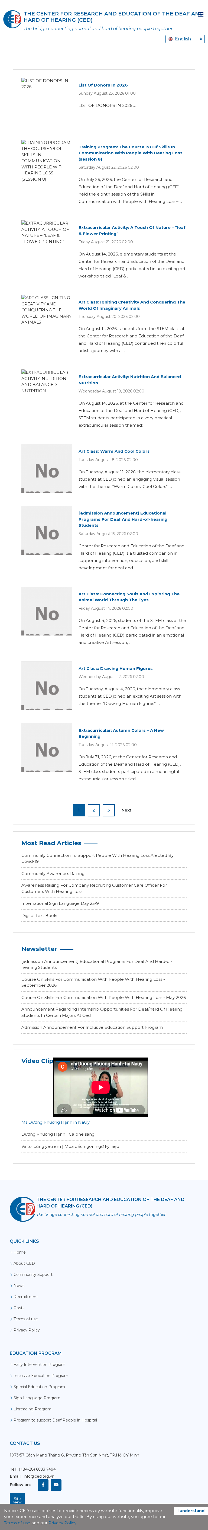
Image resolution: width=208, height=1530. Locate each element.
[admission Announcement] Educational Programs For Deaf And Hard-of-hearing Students (123, 519)
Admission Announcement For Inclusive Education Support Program (92, 1027)
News (19, 1285)
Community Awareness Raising (52, 873)
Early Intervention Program (39, 1364)
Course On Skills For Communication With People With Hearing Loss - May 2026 (103, 997)
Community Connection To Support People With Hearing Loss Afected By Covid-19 (97, 858)
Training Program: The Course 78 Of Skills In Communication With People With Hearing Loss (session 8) (131, 153)
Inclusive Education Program (41, 1375)
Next (126, 810)
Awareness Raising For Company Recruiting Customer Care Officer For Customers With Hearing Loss (94, 888)
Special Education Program (39, 1386)
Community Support (33, 1274)
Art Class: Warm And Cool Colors (114, 451)
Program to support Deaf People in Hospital (55, 1420)
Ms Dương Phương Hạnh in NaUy (55, 1122)
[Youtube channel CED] (56, 1485)
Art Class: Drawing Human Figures (116, 668)
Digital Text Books (39, 915)
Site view (17, 1500)
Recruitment (26, 1296)
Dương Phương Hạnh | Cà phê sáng (58, 1134)
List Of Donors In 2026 (103, 85)
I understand (190, 1510)
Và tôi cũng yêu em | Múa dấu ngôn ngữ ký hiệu (70, 1146)
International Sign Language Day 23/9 (60, 903)
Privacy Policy (27, 1330)
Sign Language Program (37, 1397)
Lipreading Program (32, 1409)
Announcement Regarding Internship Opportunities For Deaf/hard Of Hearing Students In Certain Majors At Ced (102, 1012)
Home (20, 1252)
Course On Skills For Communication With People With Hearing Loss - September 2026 (93, 982)
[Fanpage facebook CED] (43, 1485)
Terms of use (26, 1319)
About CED (24, 1263)
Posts (19, 1307)
